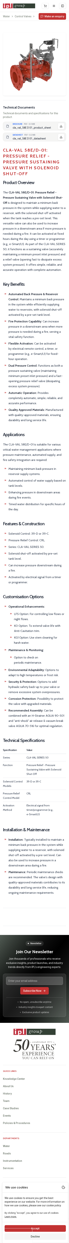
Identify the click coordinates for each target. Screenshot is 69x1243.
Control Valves (23, 16)
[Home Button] (19, 6)
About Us (8, 1086)
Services (8, 1168)
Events (7, 1115)
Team (6, 1100)
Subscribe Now (32, 990)
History (7, 1093)
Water (6, 16)
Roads (7, 1153)
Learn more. (11, 1216)
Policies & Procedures (16, 1123)
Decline (35, 1236)
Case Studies (11, 1108)
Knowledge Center (14, 1078)
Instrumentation (12, 1160)
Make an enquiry (54, 16)
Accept (35, 1228)
